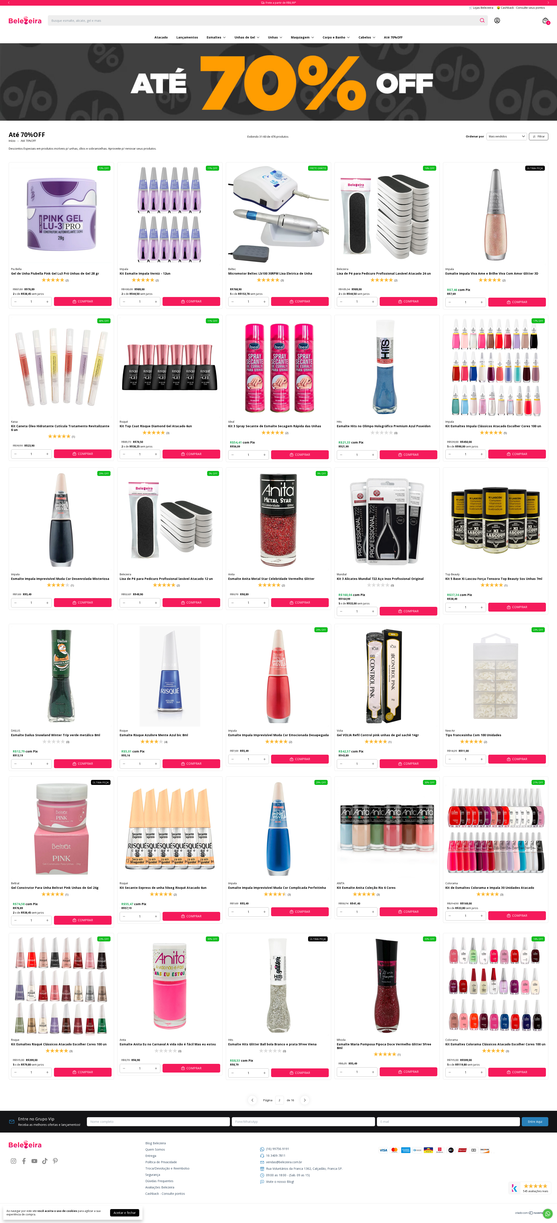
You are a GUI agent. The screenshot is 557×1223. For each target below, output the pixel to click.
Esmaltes (214, 37)
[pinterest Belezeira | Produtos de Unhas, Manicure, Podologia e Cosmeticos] (55, 1161)
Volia (340, 730)
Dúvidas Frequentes (159, 1181)
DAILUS (15, 730)
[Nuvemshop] (531, 1213)
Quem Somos (155, 1149)
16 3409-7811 (275, 1155)
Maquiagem (300, 37)
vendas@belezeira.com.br (284, 1162)
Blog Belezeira (155, 1143)
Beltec (232, 269)
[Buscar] (482, 20)
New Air (450, 730)
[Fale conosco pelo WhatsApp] (548, 1214)
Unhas (273, 37)
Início (12, 141)
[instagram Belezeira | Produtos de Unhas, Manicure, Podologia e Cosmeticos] (13, 1161)
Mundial (342, 574)
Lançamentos (187, 37)
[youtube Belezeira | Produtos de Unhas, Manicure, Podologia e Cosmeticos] (34, 1161)
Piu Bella (16, 269)
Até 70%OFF (393, 37)
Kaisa (14, 422)
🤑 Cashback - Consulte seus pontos (521, 8)
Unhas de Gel (245, 37)
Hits (339, 422)
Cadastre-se (510, 20)
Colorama (451, 883)
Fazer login (530, 20)
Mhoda (341, 1040)
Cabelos (365, 37)
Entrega (150, 1156)
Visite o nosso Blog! (280, 1182)
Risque (124, 730)
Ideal (231, 422)
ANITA (340, 883)
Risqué (124, 422)
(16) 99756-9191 (277, 1149)
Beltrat (15, 883)
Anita (231, 574)
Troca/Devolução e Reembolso (167, 1168)
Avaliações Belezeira (159, 1187)
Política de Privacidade (161, 1162)
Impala (124, 269)
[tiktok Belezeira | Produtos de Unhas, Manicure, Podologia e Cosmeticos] (45, 1161)
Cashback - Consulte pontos (165, 1193)
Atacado (161, 37)
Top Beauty (452, 574)
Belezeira (342, 269)
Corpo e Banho (334, 37)
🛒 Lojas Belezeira (481, 8)
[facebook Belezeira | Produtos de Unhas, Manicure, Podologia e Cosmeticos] (24, 1161)
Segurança (152, 1175)
